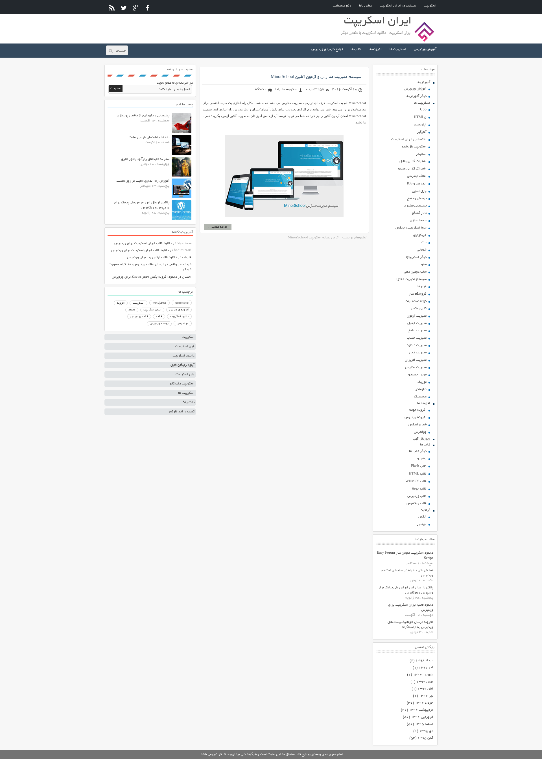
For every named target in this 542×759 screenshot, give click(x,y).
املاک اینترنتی (417, 176)
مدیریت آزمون (417, 316)
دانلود (131, 310)
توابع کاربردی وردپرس (327, 49)
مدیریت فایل (418, 353)
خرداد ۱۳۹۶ (424, 703)
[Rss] (112, 8)
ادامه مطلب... (217, 227)
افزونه (120, 303)
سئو (424, 264)
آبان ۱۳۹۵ (425, 738)
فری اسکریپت (184, 346)
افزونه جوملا (418, 410)
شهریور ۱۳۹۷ (423, 675)
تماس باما (365, 6)
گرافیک (425, 510)
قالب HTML (418, 474)
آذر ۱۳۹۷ (426, 667)
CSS (423, 110)
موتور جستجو (417, 375)
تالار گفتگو (419, 213)
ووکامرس (420, 432)
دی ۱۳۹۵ (426, 731)
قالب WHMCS (416, 481)
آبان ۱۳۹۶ (425, 689)
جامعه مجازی (418, 220)
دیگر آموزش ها (416, 96)
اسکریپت (430, 6)
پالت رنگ (188, 402)
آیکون (422, 517)
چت (424, 242)
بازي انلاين (419, 191)
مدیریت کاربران (416, 360)
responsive (182, 303)
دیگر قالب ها (418, 451)
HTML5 (420, 117)
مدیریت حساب (417, 338)
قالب (159, 316)
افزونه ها (375, 49)
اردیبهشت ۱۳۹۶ (421, 710)
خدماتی (422, 250)
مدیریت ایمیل (417, 323)
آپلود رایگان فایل (182, 365)
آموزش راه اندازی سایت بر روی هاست (142, 181)
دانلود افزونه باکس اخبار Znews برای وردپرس (144, 277)
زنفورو (422, 458)
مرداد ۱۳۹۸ (424, 660)
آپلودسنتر (420, 125)
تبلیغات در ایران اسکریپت (398, 6)
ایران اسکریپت (152, 310)
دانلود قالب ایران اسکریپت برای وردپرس (143, 243)
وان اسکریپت (185, 374)
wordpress (159, 303)
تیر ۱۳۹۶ (426, 696)
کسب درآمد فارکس (181, 412)
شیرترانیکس (417, 425)
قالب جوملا (419, 489)
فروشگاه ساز (418, 294)
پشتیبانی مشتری (415, 206)
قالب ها (356, 49)
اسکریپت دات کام (182, 384)
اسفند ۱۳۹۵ (424, 724)
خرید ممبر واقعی (180, 264)
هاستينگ (420, 397)
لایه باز (422, 524)
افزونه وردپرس (416, 417)
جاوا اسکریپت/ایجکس (411, 228)
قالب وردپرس (417, 496)
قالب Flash (419, 466)
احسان (186, 277)
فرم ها (422, 286)
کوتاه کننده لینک (416, 301)
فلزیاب (186, 257)
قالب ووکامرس (416, 503)
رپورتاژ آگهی (421, 439)
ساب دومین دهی (415, 272)
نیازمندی (421, 389)
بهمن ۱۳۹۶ (424, 682)
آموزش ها (423, 82)
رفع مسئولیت (342, 6)
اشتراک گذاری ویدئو (412, 169)
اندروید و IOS (417, 184)
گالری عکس (419, 308)
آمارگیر (422, 132)
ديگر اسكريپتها (416, 257)
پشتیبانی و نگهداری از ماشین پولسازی (143, 116)
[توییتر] (124, 8)
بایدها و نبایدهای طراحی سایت (149, 137)
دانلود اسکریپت (179, 316)
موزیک (422, 382)
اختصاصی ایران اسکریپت (409, 139)
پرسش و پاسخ (417, 198)
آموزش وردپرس (425, 49)
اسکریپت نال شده (414, 147)
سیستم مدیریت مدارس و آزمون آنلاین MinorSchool (316, 77)
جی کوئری (420, 235)
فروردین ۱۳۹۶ (422, 717)
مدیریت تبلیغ (417, 330)
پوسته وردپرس (159, 323)
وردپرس (183, 323)
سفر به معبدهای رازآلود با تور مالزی (145, 159)
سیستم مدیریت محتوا (411, 279)
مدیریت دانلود (417, 345)
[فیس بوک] (147, 8)
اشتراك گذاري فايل (413, 161)
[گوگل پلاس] (136, 8)
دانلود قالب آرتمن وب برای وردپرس (152, 257)
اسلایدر (421, 154)
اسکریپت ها (398, 49)
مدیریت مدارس (416, 367)
